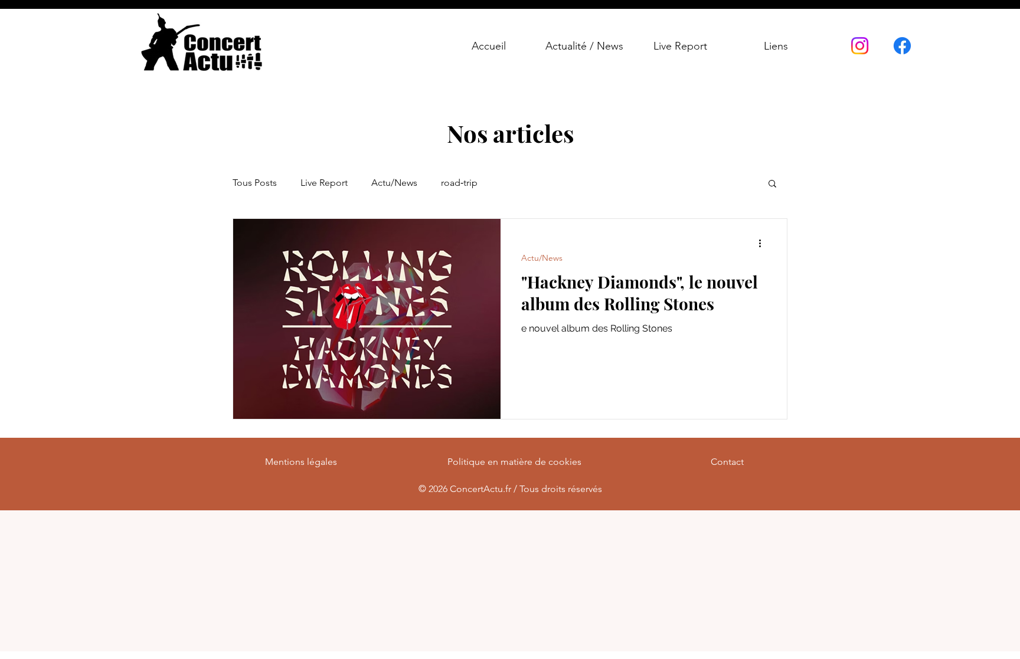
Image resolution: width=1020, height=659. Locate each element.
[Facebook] (902, 45)
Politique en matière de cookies (514, 461)
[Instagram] (859, 45)
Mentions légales (301, 461)
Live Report (324, 182)
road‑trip (459, 182)
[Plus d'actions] (764, 243)
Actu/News (394, 182)
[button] (772, 184)
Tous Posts (255, 182)
